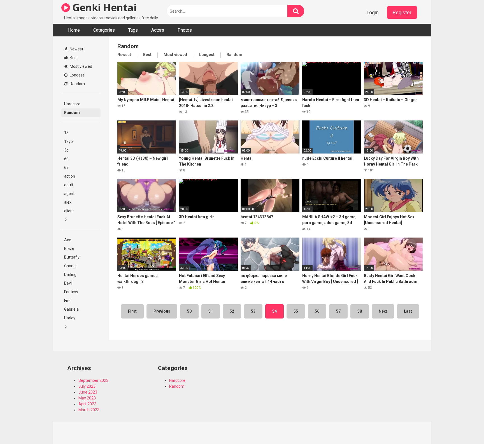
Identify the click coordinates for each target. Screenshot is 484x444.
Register (402, 12)
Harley (69, 318)
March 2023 (88, 410)
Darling (70, 274)
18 (66, 133)
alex (67, 202)
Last (408, 311)
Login (373, 12)
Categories (104, 30)
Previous (161, 311)
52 (232, 311)
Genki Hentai (103, 7)
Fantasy (71, 292)
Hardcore (72, 104)
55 (296, 311)
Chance (71, 266)
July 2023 (87, 386)
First (132, 311)
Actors (157, 30)
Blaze (69, 248)
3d (66, 150)
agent (69, 193)
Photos (185, 30)
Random (77, 84)
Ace (67, 240)
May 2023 (87, 398)
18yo (68, 141)
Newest (76, 49)
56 (317, 311)
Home (74, 30)
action (69, 176)
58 (359, 311)
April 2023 (87, 404)
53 (253, 311)
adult (68, 185)
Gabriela (71, 309)
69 (66, 167)
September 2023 (93, 380)
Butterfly (72, 257)
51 (210, 311)
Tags (133, 30)
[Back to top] (465, 427)
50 (189, 311)
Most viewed (80, 66)
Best (73, 57)
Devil (68, 283)
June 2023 (87, 392)
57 (338, 311)
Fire (67, 300)
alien (68, 211)
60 (66, 159)
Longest (76, 75)
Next (383, 311)
